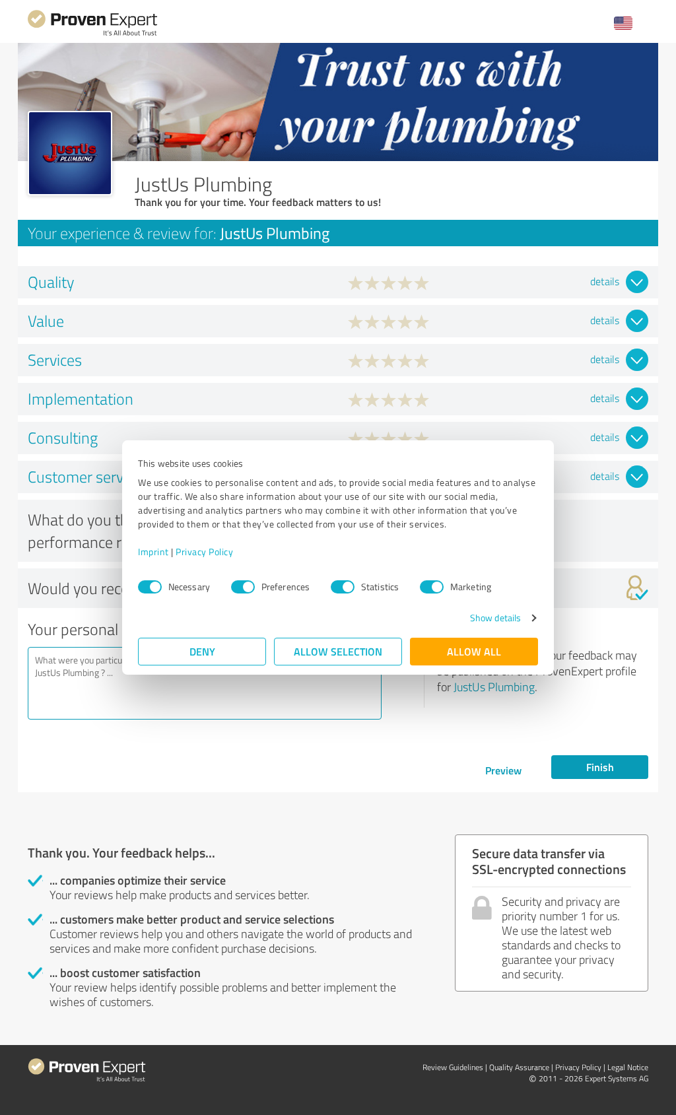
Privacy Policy (204, 551)
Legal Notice (627, 1067)
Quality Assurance (519, 1067)
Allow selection (338, 651)
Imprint (153, 551)
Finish (600, 766)
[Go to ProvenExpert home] (92, 34)
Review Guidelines (452, 1067)
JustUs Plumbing (494, 686)
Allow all (474, 651)
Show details (495, 617)
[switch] (243, 586)
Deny (202, 651)
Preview (503, 770)
